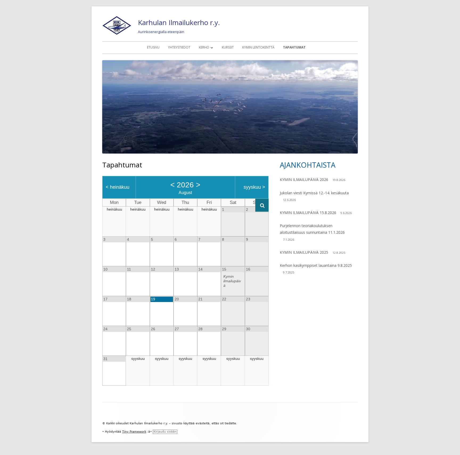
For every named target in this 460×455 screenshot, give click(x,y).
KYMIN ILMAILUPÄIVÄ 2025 (304, 252)
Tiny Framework (134, 431)
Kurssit (228, 47)
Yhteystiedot (179, 47)
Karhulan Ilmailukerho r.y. (179, 22)
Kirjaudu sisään (165, 431)
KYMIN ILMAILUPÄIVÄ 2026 (304, 179)
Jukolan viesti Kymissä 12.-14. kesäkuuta (314, 192)
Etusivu (153, 47)
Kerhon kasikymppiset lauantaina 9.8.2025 (316, 265)
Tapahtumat (294, 47)
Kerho (204, 47)
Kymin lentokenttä (258, 47)
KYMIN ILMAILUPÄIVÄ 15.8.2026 (308, 212)
